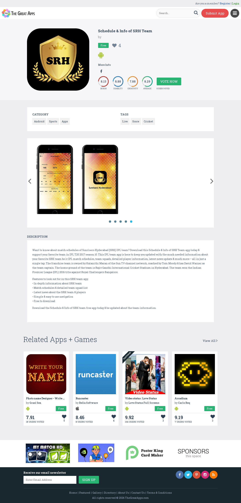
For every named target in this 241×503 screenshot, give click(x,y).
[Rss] (214, 475)
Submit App (215, 13)
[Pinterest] (197, 475)
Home (73, 492)
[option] (54, 179)
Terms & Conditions (159, 492)
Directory (110, 492)
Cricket (148, 121)
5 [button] (131, 221)
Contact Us (138, 492)
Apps (65, 121)
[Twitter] (188, 475)
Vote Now (169, 81)
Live (125, 121)
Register (225, 3)
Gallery (97, 492)
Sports (53, 121)
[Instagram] (205, 475)
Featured (84, 492)
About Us (123, 492)
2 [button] (115, 221)
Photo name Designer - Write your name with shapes (59, 398)
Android (39, 121)
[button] (29, 180)
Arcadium (181, 398)
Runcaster (82, 398)
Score (135, 121)
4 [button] (126, 221)
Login (235, 3)
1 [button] (110, 221)
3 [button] (120, 221)
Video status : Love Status (141, 398)
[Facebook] (180, 475)
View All (209, 341)
